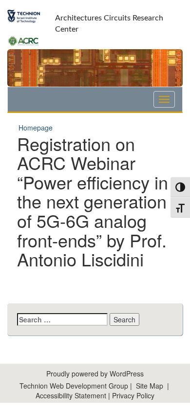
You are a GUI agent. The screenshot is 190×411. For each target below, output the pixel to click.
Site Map (149, 386)
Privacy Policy (133, 395)
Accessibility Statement (72, 395)
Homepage (36, 127)
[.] (164, 99)
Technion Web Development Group (73, 386)
